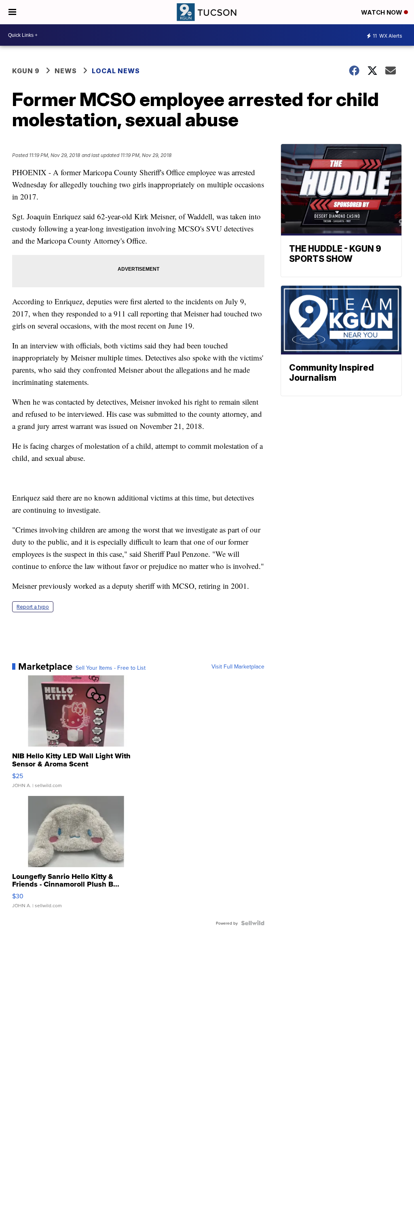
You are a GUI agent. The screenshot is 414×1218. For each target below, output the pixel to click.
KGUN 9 (26, 71)
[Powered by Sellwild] (252, 923)
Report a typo (33, 607)
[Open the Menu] (12, 12)
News (66, 71)
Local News (116, 71)
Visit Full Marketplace (237, 666)
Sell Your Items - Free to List (111, 668)
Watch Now (382, 12)
